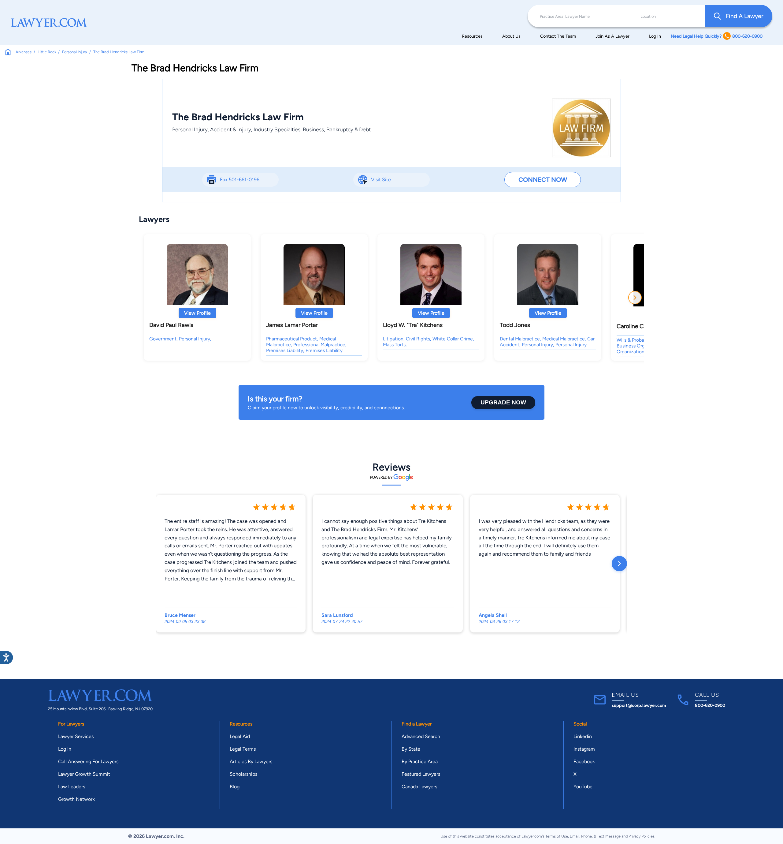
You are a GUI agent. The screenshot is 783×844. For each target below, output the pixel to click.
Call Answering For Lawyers (88, 761)
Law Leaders (71, 787)
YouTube (582, 787)
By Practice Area (420, 761)
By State (411, 749)
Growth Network (76, 799)
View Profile (197, 313)
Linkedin (582, 736)
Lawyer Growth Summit (84, 774)
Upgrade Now (503, 402)
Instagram (584, 749)
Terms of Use (556, 836)
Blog (234, 787)
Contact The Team (558, 36)
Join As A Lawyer (612, 36)
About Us (511, 36)
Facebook (584, 761)
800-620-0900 (710, 705)
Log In (655, 36)
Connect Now (542, 179)
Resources (472, 36)
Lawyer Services (76, 736)
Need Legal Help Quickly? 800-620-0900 (717, 36)
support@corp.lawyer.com (639, 705)
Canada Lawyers (419, 787)
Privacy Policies (642, 836)
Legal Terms (243, 749)
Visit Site (381, 179)
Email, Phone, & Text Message (595, 836)
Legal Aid (240, 736)
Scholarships (243, 774)
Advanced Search (421, 736)
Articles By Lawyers (251, 761)
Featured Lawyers (421, 774)
